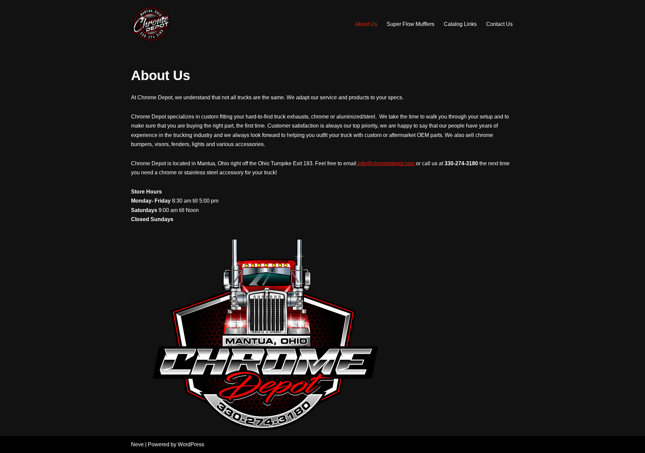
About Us (366, 24)
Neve (137, 444)
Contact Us (499, 24)
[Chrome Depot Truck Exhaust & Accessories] (151, 24)
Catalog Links (460, 24)
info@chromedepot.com (386, 163)
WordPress (191, 444)
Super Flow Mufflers (410, 24)
